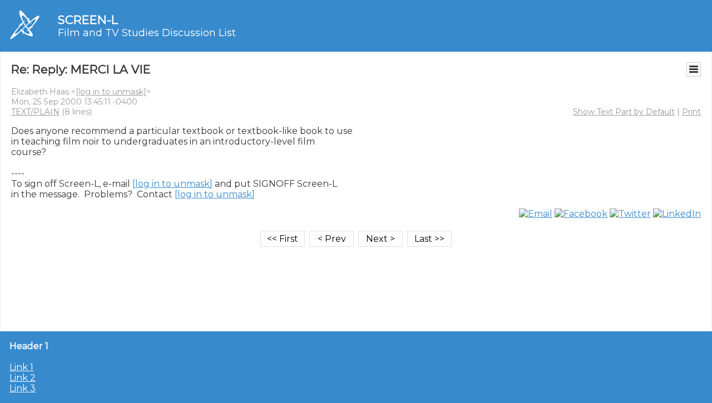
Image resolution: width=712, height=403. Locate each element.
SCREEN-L (88, 20)
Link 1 (21, 367)
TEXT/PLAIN (35, 112)
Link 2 (22, 377)
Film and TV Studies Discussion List (147, 33)
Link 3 (22, 388)
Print (691, 112)
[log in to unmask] (111, 92)
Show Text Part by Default (624, 112)
